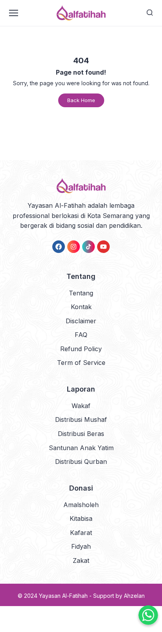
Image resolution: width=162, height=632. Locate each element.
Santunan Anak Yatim (81, 448)
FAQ (81, 335)
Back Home (81, 100)
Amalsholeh (81, 505)
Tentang (81, 293)
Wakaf (81, 406)
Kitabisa (81, 518)
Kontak (81, 307)
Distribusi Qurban (81, 461)
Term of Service (81, 362)
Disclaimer (81, 321)
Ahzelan (134, 595)
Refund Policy (81, 349)
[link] (58, 246)
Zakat (81, 560)
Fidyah (81, 546)
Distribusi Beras (81, 434)
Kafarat (81, 533)
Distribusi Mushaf (81, 419)
